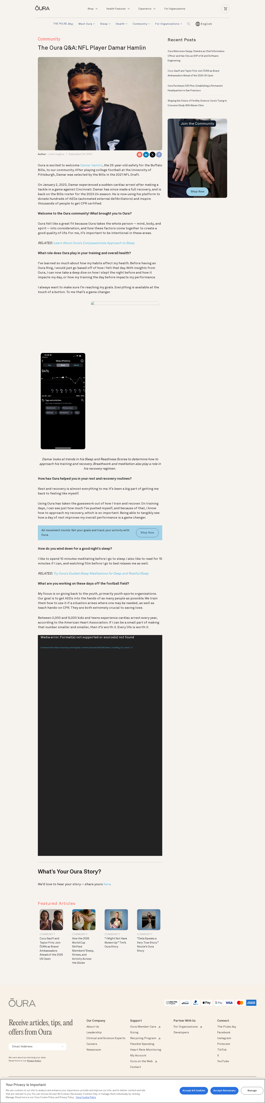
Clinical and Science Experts (106, 1038)
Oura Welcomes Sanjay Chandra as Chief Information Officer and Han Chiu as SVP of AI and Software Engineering (196, 56)
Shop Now (147, 532)
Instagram (224, 1038)
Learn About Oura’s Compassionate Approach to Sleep (93, 243)
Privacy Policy (34, 1061)
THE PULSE (63, 24)
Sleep (104, 24)
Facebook (223, 1032)
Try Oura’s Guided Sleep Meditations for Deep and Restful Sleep (101, 573)
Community (140, 24)
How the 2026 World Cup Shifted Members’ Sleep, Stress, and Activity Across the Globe (83, 950)
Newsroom (94, 1049)
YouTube (223, 1061)
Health (120, 24)
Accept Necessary (224, 1091)
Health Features (116, 9)
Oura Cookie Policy (86, 1097)
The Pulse (226, 1026)
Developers (181, 1032)
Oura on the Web (141, 1061)
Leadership (94, 1032)
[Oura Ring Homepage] (43, 8)
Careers (92, 1044)
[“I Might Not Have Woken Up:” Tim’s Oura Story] (116, 919)
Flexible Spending (142, 1044)
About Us (93, 1026)
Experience (144, 9)
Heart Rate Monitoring (145, 1049)
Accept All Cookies (194, 1091)
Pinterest (223, 1044)
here (107, 884)
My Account (138, 1055)
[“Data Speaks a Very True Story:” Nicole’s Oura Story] (148, 919)
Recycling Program (143, 1038)
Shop (91, 9)
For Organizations (174, 9)
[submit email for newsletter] (62, 1046)
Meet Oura (85, 24)
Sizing (134, 1032)
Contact (135, 1067)
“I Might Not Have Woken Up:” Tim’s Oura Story (116, 942)
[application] (100, 745)
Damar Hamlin (91, 165)
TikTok (222, 1049)
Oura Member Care (143, 1026)
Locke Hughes (56, 154)
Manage (252, 1091)
